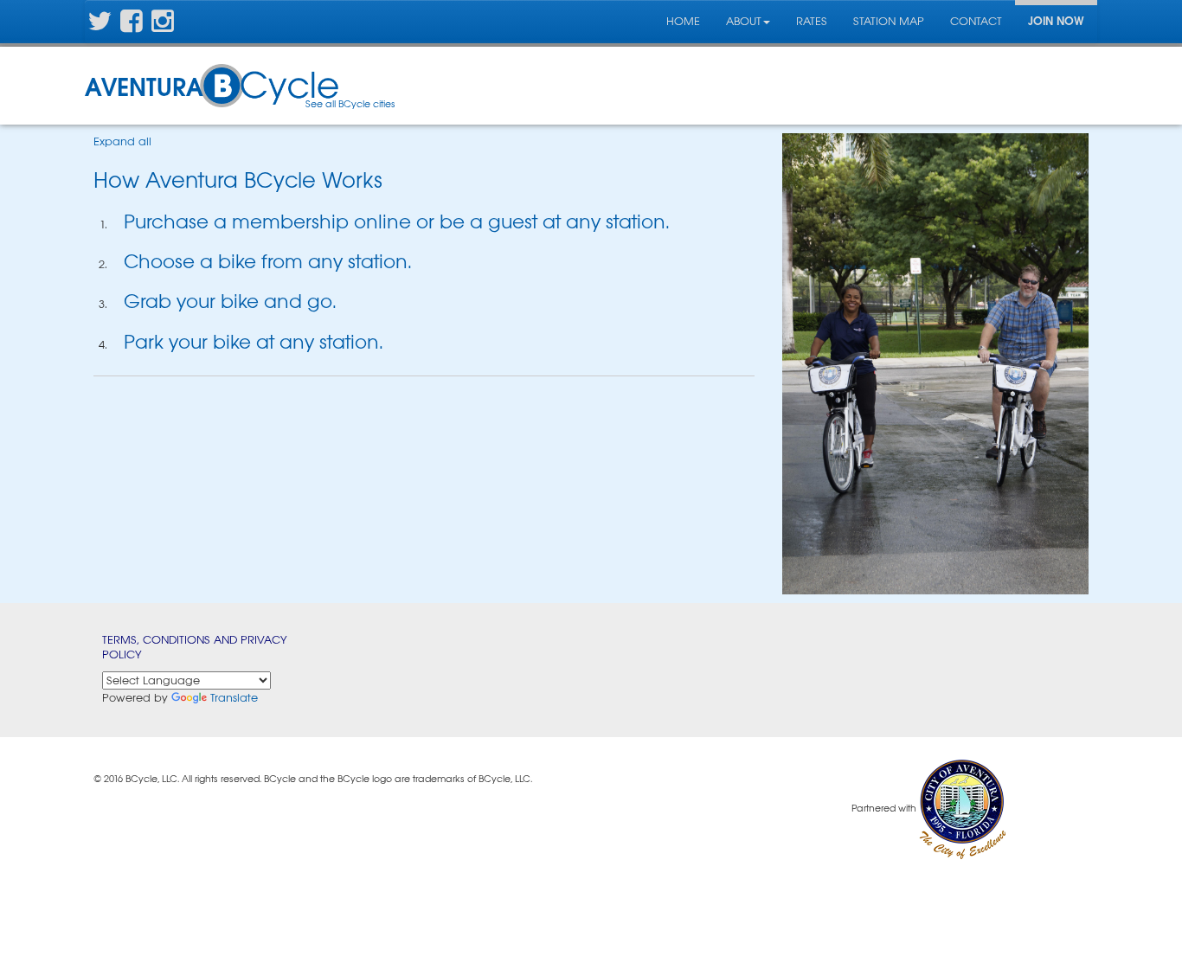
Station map (888, 21)
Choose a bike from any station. (268, 261)
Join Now (1056, 21)
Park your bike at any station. (253, 342)
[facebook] (131, 26)
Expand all (122, 141)
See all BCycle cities (350, 104)
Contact (976, 21)
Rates (811, 21)
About (743, 21)
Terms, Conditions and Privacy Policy (194, 647)
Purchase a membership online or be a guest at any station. (397, 221)
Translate (234, 697)
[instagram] (163, 26)
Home (683, 21)
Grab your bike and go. (230, 301)
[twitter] (99, 26)
